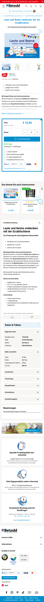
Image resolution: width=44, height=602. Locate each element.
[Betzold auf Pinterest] (18, 592)
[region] (22, 314)
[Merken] (40, 31)
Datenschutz (19, 598)
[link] (36, 6)
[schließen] (42, 1)
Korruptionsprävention (11, 600)
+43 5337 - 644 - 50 (23, 516)
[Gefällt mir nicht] (32, 317)
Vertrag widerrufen (9, 577)
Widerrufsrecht (33, 598)
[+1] (37, 132)
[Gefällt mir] (12, 317)
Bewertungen (29, 600)
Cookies (37, 600)
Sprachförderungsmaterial (34, 16)
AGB (25, 598)
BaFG (21, 600)
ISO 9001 (24, 560)
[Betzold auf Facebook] (6, 592)
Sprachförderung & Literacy (13, 16)
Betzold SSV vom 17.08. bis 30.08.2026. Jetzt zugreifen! (20, 1)
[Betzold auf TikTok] (23, 592)
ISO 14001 (24, 556)
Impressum (9, 598)
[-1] (25, 132)
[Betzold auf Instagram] (12, 592)
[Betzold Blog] (36, 592)
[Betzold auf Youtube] (29, 592)
